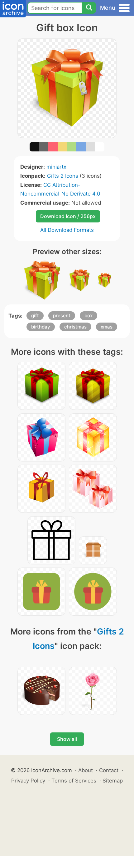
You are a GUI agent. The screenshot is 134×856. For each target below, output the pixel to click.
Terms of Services (73, 780)
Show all (67, 739)
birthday (40, 327)
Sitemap (113, 780)
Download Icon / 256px (68, 216)
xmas (106, 327)
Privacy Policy (28, 780)
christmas (75, 327)
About (85, 770)
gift (35, 315)
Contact (108, 770)
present (61, 315)
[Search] (89, 8)
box (88, 315)
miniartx (56, 167)
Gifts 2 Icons (62, 176)
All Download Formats (67, 230)
